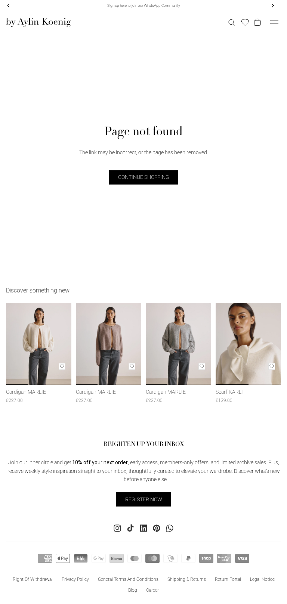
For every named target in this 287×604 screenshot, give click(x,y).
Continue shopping (143, 177)
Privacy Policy (75, 579)
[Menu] (274, 22)
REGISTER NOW (143, 499)
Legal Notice (262, 579)
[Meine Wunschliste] (245, 22)
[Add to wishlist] (62, 366)
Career (152, 590)
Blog (132, 590)
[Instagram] (117, 528)
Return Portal (228, 579)
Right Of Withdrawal (33, 579)
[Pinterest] (156, 528)
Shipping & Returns (186, 579)
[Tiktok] (130, 528)
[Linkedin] (143, 528)
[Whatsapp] (169, 528)
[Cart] (258, 22)
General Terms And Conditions (128, 579)
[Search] (231, 22)
